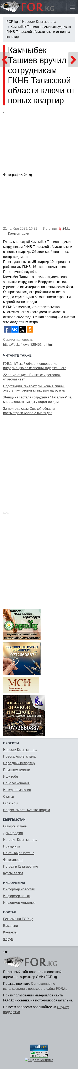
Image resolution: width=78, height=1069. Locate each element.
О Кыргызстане (15, 826)
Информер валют (16, 896)
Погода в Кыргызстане (20, 866)
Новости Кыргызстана (39, 21)
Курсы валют (13, 873)
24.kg (66, 228)
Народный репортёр (19, 763)
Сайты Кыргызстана (18, 853)
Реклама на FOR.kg (18, 919)
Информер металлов (19, 902)
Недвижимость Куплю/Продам (26, 810)
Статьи (8, 796)
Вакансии (10, 925)
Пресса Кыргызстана (19, 756)
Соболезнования (16, 783)
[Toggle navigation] (72, 7)
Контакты (10, 932)
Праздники (11, 846)
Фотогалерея (13, 860)
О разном (10, 803)
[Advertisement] (39, 458)
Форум (8, 939)
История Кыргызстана (20, 839)
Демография (13, 833)
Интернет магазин (17, 790)
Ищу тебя (10, 776)
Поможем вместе (16, 770)
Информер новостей (19, 889)
